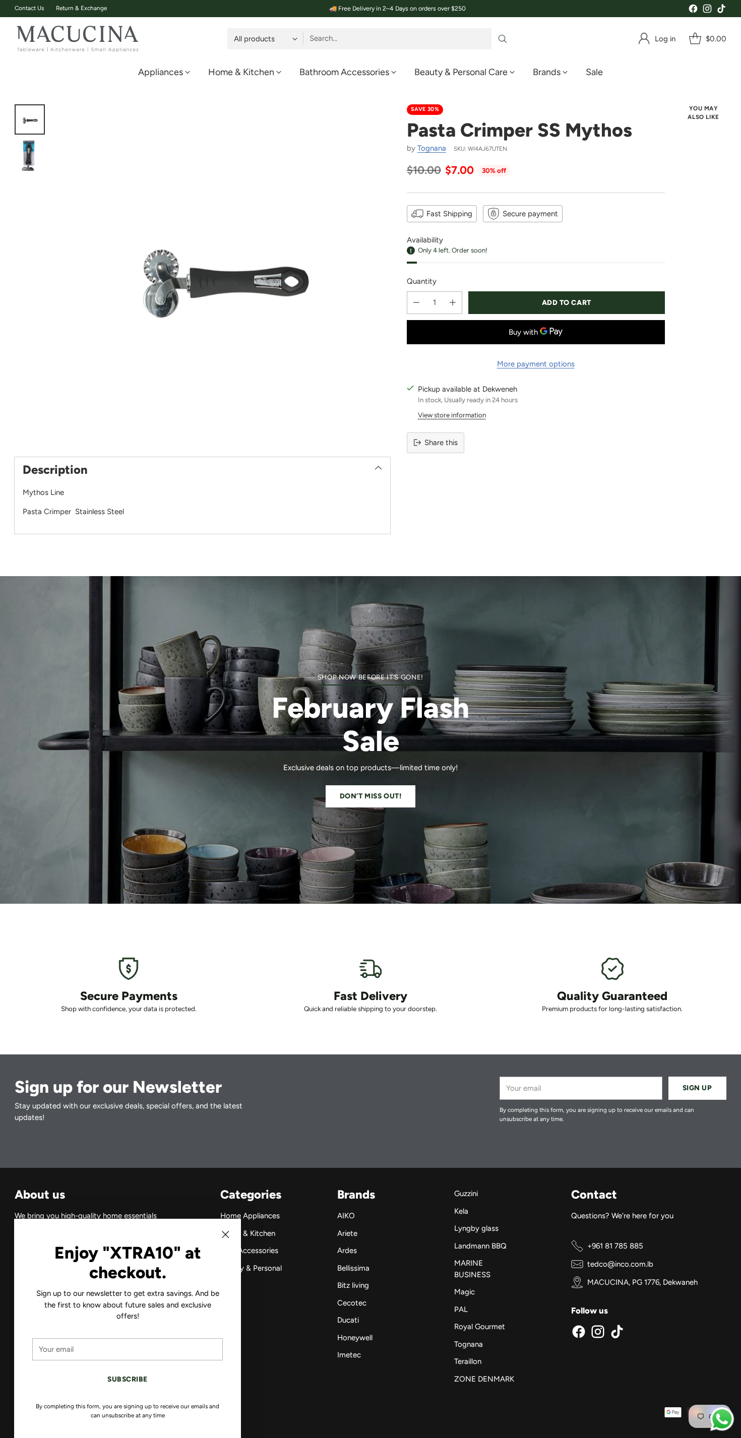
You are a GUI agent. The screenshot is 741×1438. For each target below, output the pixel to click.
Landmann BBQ (480, 1246)
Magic (464, 1291)
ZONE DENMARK (484, 1379)
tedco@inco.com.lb (620, 1264)
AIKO (346, 1215)
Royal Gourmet (479, 1326)
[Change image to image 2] (30, 156)
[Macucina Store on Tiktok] (721, 10)
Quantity (422, 281)
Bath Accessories (249, 1250)
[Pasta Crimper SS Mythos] (222, 271)
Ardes (347, 1250)
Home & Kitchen (247, 1233)
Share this (441, 442)
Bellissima (353, 1268)
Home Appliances (250, 1215)
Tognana (431, 148)
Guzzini (466, 1193)
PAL (461, 1309)
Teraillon (467, 1361)
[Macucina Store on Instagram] (707, 10)
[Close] (225, 1234)
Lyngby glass (476, 1228)
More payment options (536, 363)
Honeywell (355, 1337)
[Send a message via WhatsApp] (722, 1419)
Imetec (349, 1354)
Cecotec (351, 1302)
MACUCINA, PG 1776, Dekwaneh (642, 1282)
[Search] (502, 38)
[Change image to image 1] (30, 119)
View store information (452, 415)
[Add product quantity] (453, 303)
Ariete (347, 1233)
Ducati (348, 1320)
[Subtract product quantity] (416, 303)
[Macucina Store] (78, 38)
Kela (461, 1211)
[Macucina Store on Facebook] (693, 10)
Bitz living (353, 1285)
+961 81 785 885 (615, 1246)
